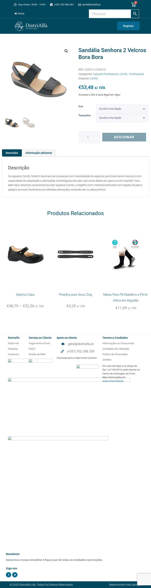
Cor (80, 106)
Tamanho (84, 115)
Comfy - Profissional (131, 74)
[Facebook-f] (8, 574)
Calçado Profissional (105, 74)
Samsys (136, 584)
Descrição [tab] (12, 152)
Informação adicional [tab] (39, 152)
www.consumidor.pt (112, 381)
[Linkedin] (14, 574)
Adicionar (124, 137)
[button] (66, 51)
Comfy (94, 78)
